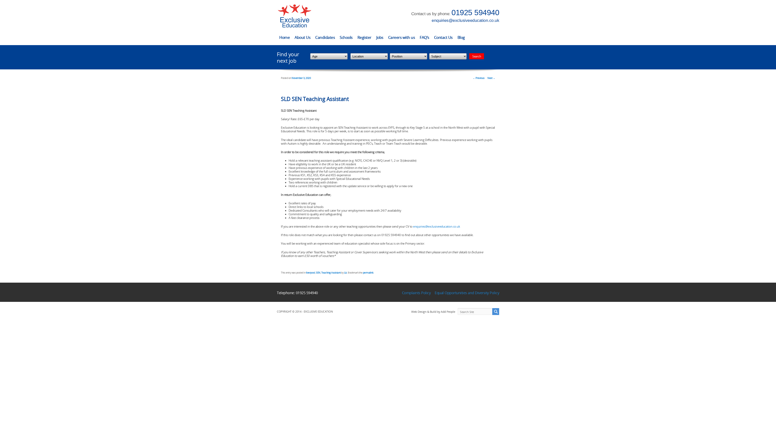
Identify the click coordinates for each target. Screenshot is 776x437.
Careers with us (401, 37)
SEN (318, 272)
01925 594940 (475, 12)
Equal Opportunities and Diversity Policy (467, 292)
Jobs (379, 37)
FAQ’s (424, 37)
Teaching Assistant (331, 272)
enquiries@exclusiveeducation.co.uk (465, 20)
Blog (461, 37)
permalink (368, 272)
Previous (478, 78)
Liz (345, 272)
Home (284, 37)
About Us (302, 37)
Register (364, 37)
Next (491, 78)
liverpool (310, 272)
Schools (346, 37)
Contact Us (443, 37)
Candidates (325, 37)
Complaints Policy (416, 292)
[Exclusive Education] (294, 16)
